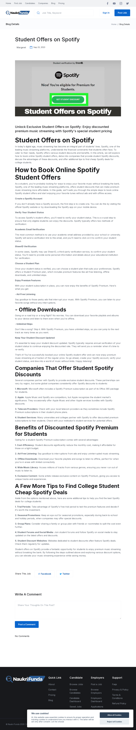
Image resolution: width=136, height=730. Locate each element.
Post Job (122, 12)
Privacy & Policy (120, 689)
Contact (52, 689)
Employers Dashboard (96, 700)
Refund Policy (119, 703)
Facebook (46, 573)
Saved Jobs (76, 706)
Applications (97, 706)
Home (8, 3)
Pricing (61, 3)
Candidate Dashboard (75, 700)
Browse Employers (96, 691)
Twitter (66, 573)
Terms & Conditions (117, 696)
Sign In (106, 12)
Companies (43, 3)
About (51, 684)
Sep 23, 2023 (39, 47)
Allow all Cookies (114, 715)
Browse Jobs (76, 684)
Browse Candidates (75, 691)
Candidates (30, 3)
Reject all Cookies (114, 722)
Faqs (114, 684)
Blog (53, 3)
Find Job (18, 3)
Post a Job (96, 684)
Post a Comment (26, 624)
